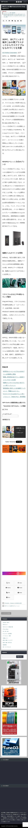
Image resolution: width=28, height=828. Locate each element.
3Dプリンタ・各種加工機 (8, 626)
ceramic (5, 15)
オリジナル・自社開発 (7, 633)
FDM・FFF (13, 15)
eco (10, 15)
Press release (5, 629)
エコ (23, 15)
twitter (19, 2)
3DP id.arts (8, 826)
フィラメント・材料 (7, 12)
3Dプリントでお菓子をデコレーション (12, 605)
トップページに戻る (6, 613)
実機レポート (5, 638)
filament (17, 15)
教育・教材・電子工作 (7, 642)
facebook (21, 2)
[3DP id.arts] (6, 1)
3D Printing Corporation (9, 52)
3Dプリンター (14, 14)
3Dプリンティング (21, 14)
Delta (8, 15)
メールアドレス (7, 414)
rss (17, 2)
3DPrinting (10, 14)
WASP (21, 15)
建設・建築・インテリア (7, 640)
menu (25, 1)
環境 (7, 16)
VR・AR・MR (5, 631)
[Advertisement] (14, 512)
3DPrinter (5, 14)
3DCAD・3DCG (6, 622)
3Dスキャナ (5, 624)
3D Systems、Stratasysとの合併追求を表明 (13, 603)
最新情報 (13, 12)
